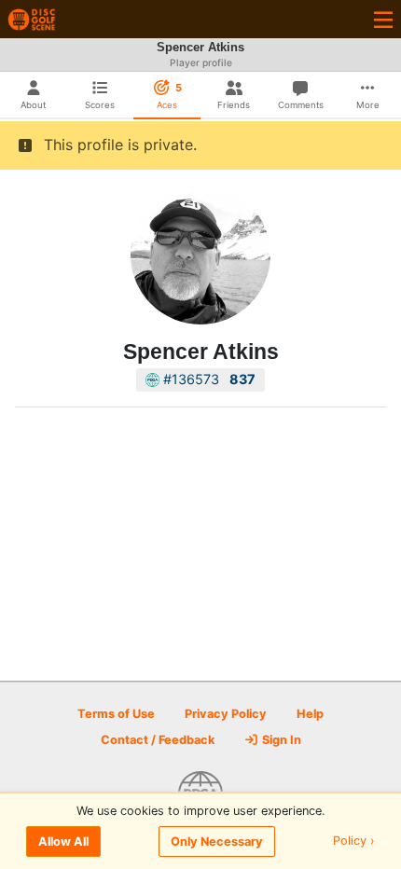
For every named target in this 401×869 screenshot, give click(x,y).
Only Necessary (217, 841)
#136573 (207, 379)
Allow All (63, 841)
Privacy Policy (226, 714)
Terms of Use (116, 714)
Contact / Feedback (157, 740)
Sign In (280, 740)
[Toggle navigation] (383, 19)
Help (310, 714)
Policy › (354, 841)
